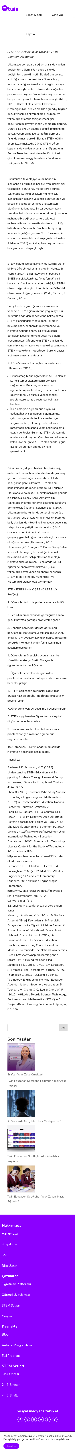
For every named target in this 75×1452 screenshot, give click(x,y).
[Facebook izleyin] (20, 1419)
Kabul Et (11, 1446)
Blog (5, 1334)
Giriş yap (58, 15)
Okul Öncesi (10, 1374)
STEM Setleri (11, 1305)
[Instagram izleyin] (34, 1419)
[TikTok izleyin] (55, 1419)
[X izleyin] (27, 1419)
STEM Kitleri (34, 15)
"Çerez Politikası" (30, 1439)
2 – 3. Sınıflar (11, 1385)
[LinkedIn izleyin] (48, 1419)
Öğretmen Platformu (16, 1284)
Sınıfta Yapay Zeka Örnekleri (25, 1075)
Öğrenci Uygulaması (16, 1295)
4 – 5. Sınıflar (11, 1395)
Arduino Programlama (17, 1345)
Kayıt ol (31, 34)
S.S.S (5, 1255)
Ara (63, 1027)
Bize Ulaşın (9, 1266)
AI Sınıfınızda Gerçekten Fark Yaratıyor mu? (34, 1121)
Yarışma (7, 1316)
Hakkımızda (10, 1234)
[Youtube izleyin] (41, 1419)
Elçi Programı (11, 1356)
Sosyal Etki (9, 1244)
